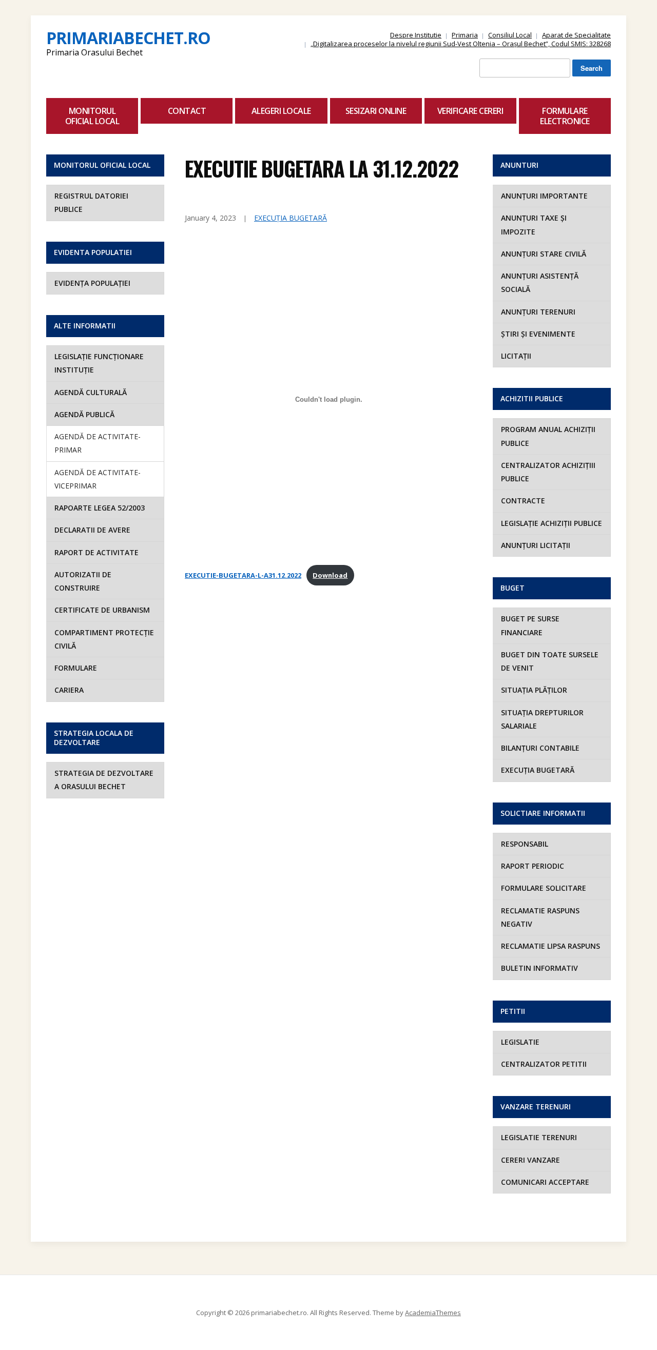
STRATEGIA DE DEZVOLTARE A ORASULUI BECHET (103, 779)
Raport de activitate (96, 552)
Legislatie (520, 1042)
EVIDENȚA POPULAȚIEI (92, 283)
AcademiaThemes (433, 1312)
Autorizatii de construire (82, 581)
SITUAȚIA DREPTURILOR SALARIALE (542, 719)
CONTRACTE (523, 500)
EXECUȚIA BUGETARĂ (290, 218)
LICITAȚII (516, 356)
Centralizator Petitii (544, 1064)
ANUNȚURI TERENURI (538, 312)
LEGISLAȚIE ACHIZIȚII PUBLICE (551, 523)
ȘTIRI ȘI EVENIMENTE (538, 334)
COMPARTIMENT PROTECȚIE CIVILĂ (104, 639)
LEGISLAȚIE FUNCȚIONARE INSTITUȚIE (99, 363)
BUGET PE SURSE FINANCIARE (530, 625)
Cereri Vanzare (530, 1160)
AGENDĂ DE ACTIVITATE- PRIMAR (97, 443)
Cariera (69, 690)
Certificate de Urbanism (102, 610)
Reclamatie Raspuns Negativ (540, 917)
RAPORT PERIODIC (532, 866)
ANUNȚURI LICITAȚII (535, 545)
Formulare (75, 668)
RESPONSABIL (524, 844)
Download (330, 575)
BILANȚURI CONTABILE (540, 748)
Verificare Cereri (470, 110)
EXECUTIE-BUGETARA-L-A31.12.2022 (243, 575)
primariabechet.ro (128, 38)
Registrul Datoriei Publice (91, 202)
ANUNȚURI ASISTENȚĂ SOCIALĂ (539, 282)
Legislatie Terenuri (539, 1137)
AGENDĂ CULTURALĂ (90, 392)
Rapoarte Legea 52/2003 (99, 508)
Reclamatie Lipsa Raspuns (550, 946)
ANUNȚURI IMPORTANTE (544, 196)
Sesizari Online (376, 110)
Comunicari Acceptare (545, 1182)
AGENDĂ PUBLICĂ (84, 414)
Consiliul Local (510, 35)
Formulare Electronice (565, 116)
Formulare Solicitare (543, 888)
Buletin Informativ (539, 968)
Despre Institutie (415, 35)
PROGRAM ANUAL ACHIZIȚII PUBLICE (548, 435)
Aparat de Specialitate (576, 35)
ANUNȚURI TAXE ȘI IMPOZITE (534, 224)
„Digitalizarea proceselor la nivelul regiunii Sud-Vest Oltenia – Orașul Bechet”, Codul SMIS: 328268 (461, 43)
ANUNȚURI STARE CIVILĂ (543, 254)
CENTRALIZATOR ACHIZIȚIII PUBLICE (548, 471)
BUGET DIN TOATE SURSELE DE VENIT (549, 661)
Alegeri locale (281, 110)
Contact (187, 110)
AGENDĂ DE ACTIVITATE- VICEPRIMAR (97, 479)
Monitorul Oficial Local (92, 116)
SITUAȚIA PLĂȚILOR (534, 690)
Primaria (465, 35)
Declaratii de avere (92, 530)
